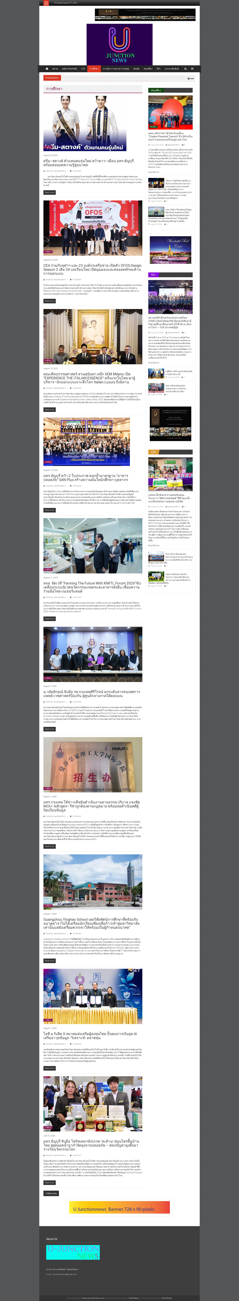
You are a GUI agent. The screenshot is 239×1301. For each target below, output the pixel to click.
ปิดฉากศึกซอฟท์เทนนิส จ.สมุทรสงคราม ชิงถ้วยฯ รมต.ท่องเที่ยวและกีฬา (176, 387)
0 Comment (76, 169)
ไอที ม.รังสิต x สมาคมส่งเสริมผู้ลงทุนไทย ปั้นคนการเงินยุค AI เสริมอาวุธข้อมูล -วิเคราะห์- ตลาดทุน (90, 1034)
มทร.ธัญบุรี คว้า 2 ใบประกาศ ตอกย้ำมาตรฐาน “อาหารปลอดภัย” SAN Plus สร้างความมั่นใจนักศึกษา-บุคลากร (85, 476)
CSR (83, 68)
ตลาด (55, 68)
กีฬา (159, 68)
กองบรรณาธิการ (173, 143)
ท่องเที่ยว (148, 68)
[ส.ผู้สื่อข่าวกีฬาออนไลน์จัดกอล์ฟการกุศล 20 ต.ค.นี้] (156, 372)
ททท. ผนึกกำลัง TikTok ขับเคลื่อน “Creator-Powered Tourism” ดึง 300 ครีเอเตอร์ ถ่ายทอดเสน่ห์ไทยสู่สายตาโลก (170, 135)
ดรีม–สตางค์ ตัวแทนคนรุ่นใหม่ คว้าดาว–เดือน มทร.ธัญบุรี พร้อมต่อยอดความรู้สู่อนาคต (99, 78)
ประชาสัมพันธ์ (172, 68)
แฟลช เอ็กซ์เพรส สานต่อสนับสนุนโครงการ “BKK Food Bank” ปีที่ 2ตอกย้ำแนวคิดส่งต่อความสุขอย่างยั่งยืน (169, 496)
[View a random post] (192, 68)
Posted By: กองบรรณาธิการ (55, 169)
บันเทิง (136, 68)
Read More (153, 170)
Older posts (52, 1192)
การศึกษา (94, 68)
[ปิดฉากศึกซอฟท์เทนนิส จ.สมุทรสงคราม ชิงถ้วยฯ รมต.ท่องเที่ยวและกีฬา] (156, 386)
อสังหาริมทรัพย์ (69, 68)
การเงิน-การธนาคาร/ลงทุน (116, 68)
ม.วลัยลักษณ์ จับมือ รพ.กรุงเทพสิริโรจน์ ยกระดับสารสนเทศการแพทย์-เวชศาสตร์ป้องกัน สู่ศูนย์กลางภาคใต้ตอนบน (91, 692)
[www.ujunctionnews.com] (119, 44)
